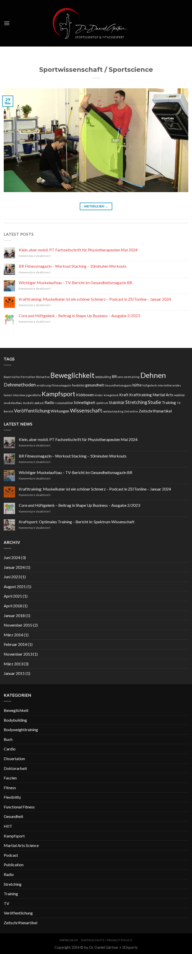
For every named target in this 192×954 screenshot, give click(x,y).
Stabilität (116, 402)
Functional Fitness (19, 806)
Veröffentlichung (32, 410)
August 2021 (15, 586)
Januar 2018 (14, 615)
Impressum (69, 940)
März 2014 (13, 634)
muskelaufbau (13, 402)
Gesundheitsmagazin (118, 385)
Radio (49, 402)
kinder (98, 395)
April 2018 (13, 605)
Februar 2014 (15, 644)
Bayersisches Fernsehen (20, 376)
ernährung (43, 385)
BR (114, 376)
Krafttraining (140, 394)
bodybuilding (103, 376)
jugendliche (33, 395)
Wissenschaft (86, 410)
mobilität (179, 395)
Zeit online (131, 411)
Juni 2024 (12, 557)
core (120, 376)
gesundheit (94, 385)
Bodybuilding (15, 720)
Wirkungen (59, 411)
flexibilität (78, 385)
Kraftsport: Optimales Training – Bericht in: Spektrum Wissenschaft (76, 521)
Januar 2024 (14, 567)
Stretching (136, 402)
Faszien (10, 777)
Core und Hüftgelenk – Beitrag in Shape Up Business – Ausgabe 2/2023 (79, 315)
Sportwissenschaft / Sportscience (96, 69)
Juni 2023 (12, 576)
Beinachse (43, 376)
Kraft (123, 394)
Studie (154, 402)
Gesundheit (13, 816)
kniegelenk (111, 395)
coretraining (132, 376)
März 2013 (13, 663)
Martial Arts (162, 394)
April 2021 (13, 596)
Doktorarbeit (15, 768)
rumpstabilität (64, 402)
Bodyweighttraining (21, 729)
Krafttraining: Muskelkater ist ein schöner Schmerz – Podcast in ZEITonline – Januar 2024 (95, 299)
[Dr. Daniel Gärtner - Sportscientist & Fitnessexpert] (96, 23)
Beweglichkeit (72, 375)
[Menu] (7, 23)
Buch (8, 739)
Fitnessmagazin (61, 385)
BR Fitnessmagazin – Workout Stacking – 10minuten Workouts (72, 266)
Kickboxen (85, 394)
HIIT (8, 826)
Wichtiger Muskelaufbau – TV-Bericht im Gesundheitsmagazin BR (75, 282)
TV (6, 903)
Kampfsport (58, 393)
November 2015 (18, 625)
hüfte (137, 385)
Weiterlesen (96, 206)
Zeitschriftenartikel (155, 411)
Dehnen (153, 375)
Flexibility (12, 797)
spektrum (102, 402)
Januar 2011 (14, 673)
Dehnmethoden (20, 384)
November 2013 (18, 654)
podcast (39, 402)
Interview (19, 395)
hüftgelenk (149, 385)
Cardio (10, 748)
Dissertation (14, 758)
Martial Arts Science (21, 845)
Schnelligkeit (84, 402)
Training (169, 402)
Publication (14, 864)
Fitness (10, 787)
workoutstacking (113, 411)
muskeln (28, 402)
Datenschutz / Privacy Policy (106, 940)
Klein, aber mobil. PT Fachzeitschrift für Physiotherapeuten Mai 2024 (78, 249)
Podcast (11, 855)
